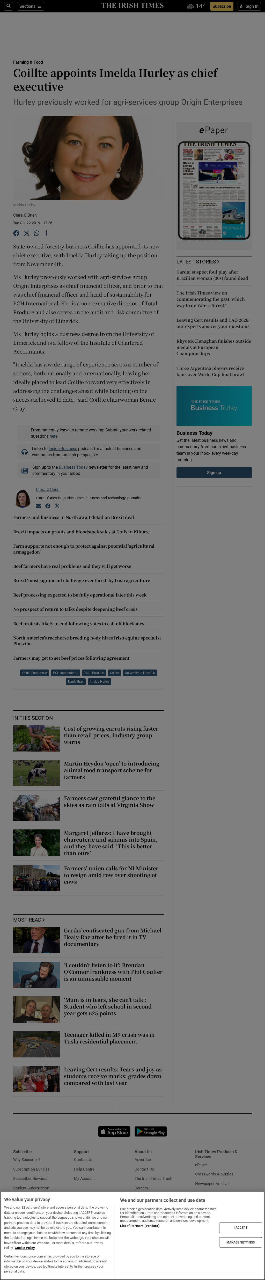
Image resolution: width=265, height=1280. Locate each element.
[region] (132, 1235)
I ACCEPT (241, 1228)
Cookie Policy (25, 1248)
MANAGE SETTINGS (240, 1242)
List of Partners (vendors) (139, 1226)
